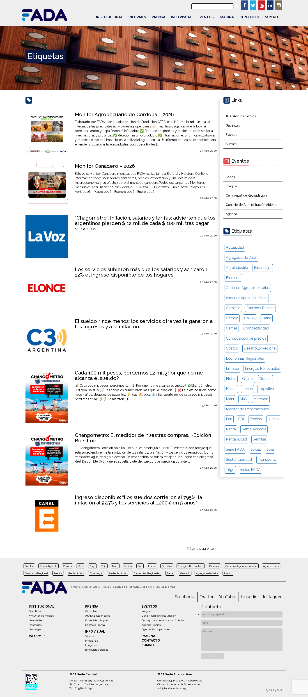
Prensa (158, 17)
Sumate (272, 17)
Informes (137, 17)
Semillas (260, 439)
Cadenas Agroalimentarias (248, 288)
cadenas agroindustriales (246, 298)
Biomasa (233, 278)
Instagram (272, 596)
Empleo (232, 368)
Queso (273, 419)
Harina (231, 389)
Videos (89, 636)
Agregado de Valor (241, 257)
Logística (266, 389)
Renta (231, 429)
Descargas (35, 625)
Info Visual (181, 17)
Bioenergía (262, 268)
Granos (265, 379)
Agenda (231, 214)
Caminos (233, 308)
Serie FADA (235, 449)
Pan (229, 419)
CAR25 (250, 318)
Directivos (35, 611)
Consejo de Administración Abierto (251, 205)
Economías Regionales (245, 358)
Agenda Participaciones (156, 629)
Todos (230, 177)
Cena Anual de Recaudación (246, 195)
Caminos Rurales (260, 308)
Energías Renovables (262, 368)
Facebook (184, 596)
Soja (270, 449)
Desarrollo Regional (260, 348)
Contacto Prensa (95, 625)
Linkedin (249, 596)
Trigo (230, 470)
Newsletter (36, 620)
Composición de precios (246, 338)
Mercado (260, 399)
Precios (256, 419)
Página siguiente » (202, 549)
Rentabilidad (236, 439)
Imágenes (91, 645)
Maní (230, 399)
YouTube (227, 596)
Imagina (226, 17)
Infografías (91, 640)
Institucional (109, 17)
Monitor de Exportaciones (247, 409)
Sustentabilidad (239, 459)
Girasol (248, 379)
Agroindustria (237, 268)
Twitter (207, 596)
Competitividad (256, 328)
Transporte (267, 459)
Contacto (249, 17)
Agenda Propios (151, 625)
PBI (241, 419)
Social (256, 449)
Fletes (231, 379)
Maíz (244, 399)
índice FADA (250, 470)
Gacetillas (233, 125)
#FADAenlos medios (241, 116)
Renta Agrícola (254, 429)
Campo (232, 318)
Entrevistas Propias (96, 620)
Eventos (206, 17)
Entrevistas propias (96, 649)
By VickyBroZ (274, 690)
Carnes (231, 328)
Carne (266, 318)
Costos (232, 348)
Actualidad (235, 247)
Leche (247, 389)
